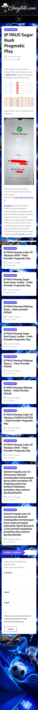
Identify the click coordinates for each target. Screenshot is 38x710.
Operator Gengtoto (14, 57)
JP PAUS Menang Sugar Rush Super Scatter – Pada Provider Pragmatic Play (18, 282)
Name (7, 592)
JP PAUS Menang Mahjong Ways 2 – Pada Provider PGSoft (18, 363)
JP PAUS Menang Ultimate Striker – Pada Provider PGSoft (18, 390)
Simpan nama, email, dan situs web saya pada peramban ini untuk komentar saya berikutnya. (17, 618)
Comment (8, 573)
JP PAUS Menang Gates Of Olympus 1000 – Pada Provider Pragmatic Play (18, 255)
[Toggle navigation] (19, 19)
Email (6, 603)
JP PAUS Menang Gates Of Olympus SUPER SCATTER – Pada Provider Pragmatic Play (18, 419)
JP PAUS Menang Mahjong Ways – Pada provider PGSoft (18, 309)
